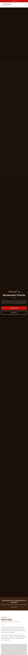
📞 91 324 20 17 (14, 1)
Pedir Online (14, 308)
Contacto (14, 312)
